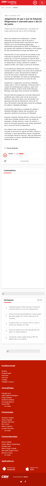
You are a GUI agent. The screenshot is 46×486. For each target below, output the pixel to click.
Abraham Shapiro (8, 418)
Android (11, 469)
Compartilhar (24, 161)
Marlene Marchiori (8, 422)
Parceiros (5, 375)
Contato (4, 380)
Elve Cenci (5, 424)
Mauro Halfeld (6, 442)
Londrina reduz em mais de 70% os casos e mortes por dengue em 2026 (22, 324)
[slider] (22, 153)
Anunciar (5, 377)
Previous (38, 300)
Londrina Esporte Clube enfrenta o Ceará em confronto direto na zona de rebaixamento (22, 308)
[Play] (5, 155)
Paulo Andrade (7, 397)
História (4, 371)
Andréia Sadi (6, 446)
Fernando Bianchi (8, 402)
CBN (3, 7)
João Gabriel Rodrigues (10, 395)
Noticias (8, 7)
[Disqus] (23, 204)
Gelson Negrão (7, 420)
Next (41, 300)
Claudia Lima (6, 393)
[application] (23, 155)
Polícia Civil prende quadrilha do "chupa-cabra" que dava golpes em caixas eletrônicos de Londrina (23, 316)
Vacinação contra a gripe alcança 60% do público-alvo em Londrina (21, 338)
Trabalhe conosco (8, 382)
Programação (6, 373)
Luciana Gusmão (8, 428)
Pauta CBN (6, 404)
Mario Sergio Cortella (9, 448)
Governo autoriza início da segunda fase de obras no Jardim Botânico (22, 331)
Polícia (15, 7)
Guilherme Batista (8, 400)
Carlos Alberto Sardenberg (11, 444)
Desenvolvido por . (20, 477)
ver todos (7, 406)
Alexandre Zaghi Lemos (10, 450)
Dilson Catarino (7, 426)
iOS (34, 469)
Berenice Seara (7, 453)
